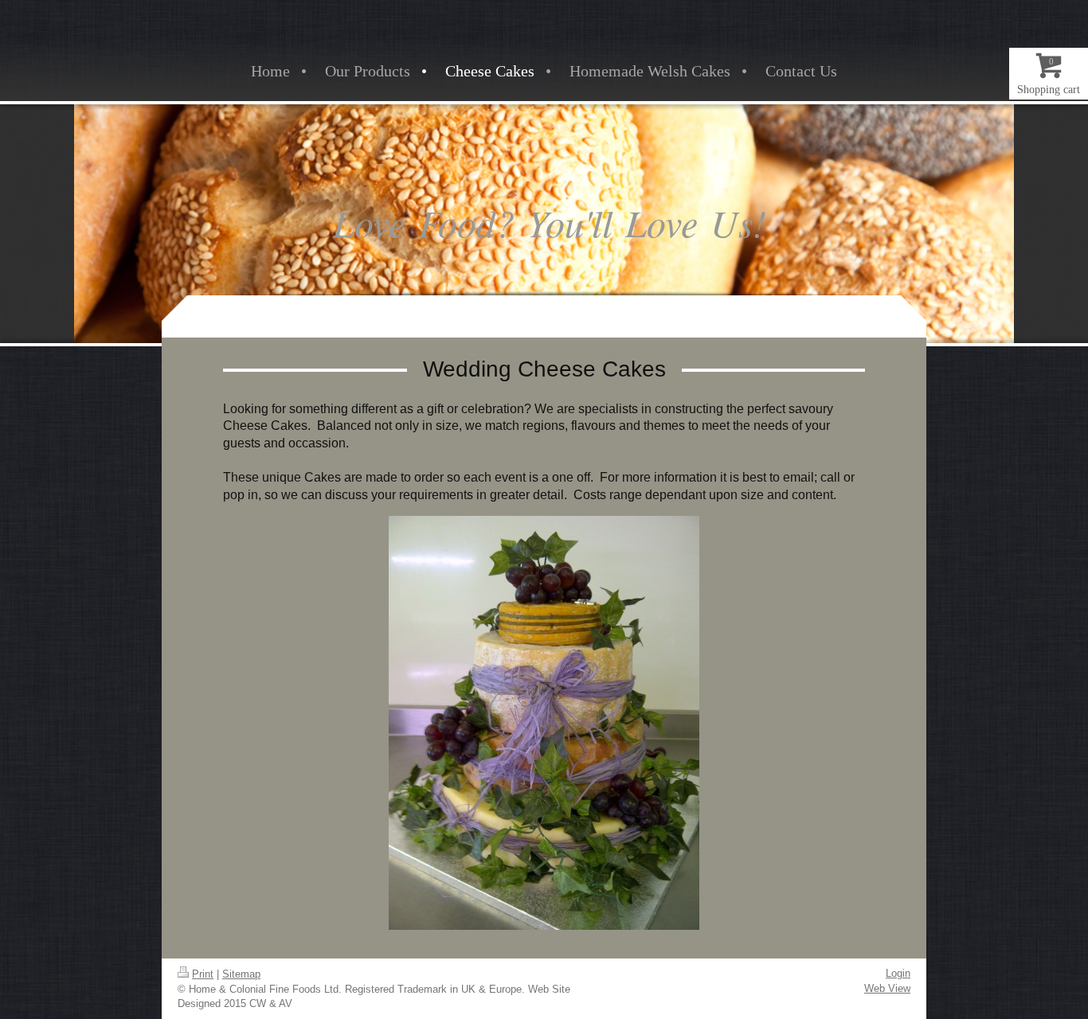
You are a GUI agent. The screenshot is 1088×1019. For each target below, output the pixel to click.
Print (202, 974)
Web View (887, 988)
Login (898, 973)
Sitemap (241, 974)
